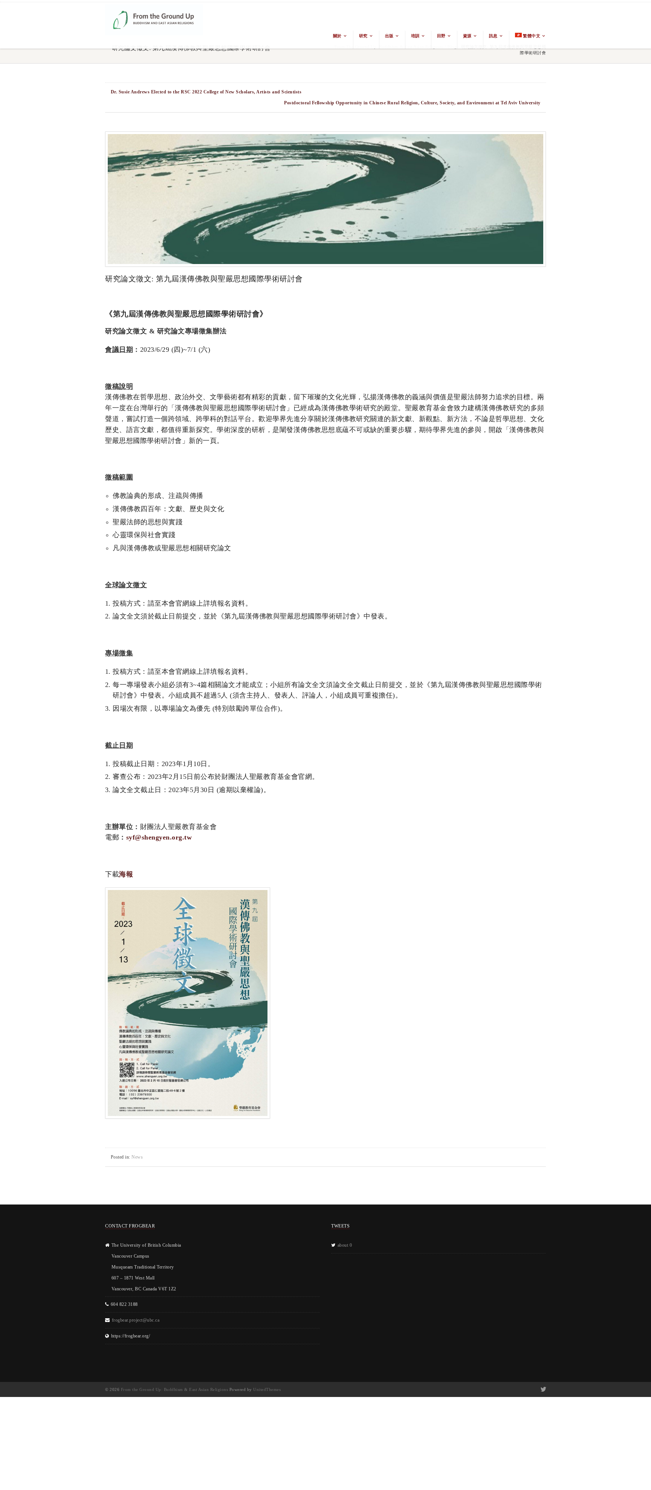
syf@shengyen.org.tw (159, 837)
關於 (337, 36)
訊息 (493, 36)
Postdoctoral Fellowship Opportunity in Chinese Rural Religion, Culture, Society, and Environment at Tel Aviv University (412, 102)
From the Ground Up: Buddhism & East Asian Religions (174, 1389)
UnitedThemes (267, 1389)
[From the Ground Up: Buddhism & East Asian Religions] (154, 25)
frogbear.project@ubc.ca (136, 1320)
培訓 (415, 36)
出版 (389, 36)
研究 (363, 36)
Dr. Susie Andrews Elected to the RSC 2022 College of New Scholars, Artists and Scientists (206, 92)
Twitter (542, 1389)
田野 (441, 36)
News (137, 1157)
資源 (467, 36)
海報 (126, 874)
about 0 (345, 1245)
